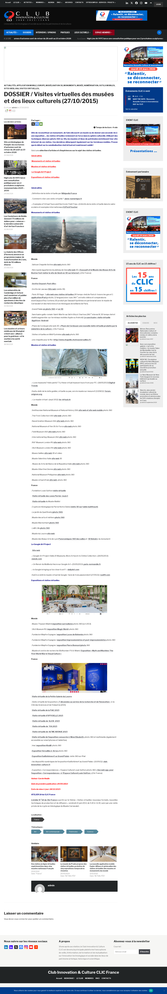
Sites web (9, 88)
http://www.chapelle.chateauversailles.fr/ (72, 340)
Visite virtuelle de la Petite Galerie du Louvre (52, 696)
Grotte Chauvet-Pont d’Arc (44, 284)
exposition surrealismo (62, 624)
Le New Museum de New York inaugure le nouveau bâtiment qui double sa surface (149, 378)
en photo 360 (49, 309)
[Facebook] (136, 3)
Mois (155, 323)
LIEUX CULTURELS (81, 32)
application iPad (38, 297)
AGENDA (51, 2)
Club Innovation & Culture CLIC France (83, 972)
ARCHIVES (68, 2)
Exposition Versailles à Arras (45, 751)
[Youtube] (146, 3)
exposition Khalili (43, 745)
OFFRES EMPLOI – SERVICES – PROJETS (100, 2)
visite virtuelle (59, 491)
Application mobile (27, 85)
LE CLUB (16, 2)
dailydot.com (73, 570)
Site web (52, 289)
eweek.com (37, 559)
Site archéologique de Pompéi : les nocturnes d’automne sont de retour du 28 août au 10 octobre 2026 (14, 147)
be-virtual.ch (65, 400)
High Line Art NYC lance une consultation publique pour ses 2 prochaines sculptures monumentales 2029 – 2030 (110, 38)
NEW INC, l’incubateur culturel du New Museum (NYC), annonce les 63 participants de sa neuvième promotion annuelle (149, 364)
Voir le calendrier (132, 109)
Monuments (70, 85)
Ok (151, 990)
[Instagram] (141, 3)
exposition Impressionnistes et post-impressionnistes (81, 640)
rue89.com (105, 575)
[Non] (164, 990)
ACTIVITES (27, 2)
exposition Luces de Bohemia (70, 634)
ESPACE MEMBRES (102, 32)
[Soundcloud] (150, 3)
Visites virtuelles (29, 88)
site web (57, 265)
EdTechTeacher (70, 207)
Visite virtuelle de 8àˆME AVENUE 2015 (49, 732)
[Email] (41, 124)
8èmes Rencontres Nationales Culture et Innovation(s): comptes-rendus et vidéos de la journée (149, 333)
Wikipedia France (69, 193)
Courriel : (117, 947)
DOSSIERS (27, 32)
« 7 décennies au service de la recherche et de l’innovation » (84, 702)
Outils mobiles (107, 85)
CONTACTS (79, 2)
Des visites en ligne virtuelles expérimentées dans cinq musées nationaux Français (43, 866)
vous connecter (21, 919)
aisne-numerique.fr (73, 199)
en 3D (60, 309)
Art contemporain (53, 832)
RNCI (59, 2)
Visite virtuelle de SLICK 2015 (46, 721)
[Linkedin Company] (127, 3)
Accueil (8, 2)
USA (17, 88)
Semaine (145, 323)
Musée (80, 85)
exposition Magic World (58, 629)
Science (90, 832)
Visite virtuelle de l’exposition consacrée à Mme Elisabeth (58, 737)
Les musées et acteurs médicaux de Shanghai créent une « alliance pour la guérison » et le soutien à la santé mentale (14, 335)
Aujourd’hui (133, 323)
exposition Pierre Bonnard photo (71, 645)
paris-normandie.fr (92, 564)
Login (158, 4)
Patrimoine (73, 832)
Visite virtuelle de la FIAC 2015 (45, 710)
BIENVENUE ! (69, 978)
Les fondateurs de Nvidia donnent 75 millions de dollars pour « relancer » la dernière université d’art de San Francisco (15, 221)
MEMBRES (40, 2)
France (36, 819)
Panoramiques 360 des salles (72, 539)
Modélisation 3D (54, 85)
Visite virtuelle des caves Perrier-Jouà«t (50, 496)
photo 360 (57, 512)
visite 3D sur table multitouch (84, 507)
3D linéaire (93, 539)
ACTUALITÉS (11, 32)
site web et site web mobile (91, 410)
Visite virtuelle (38, 501)
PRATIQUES (65, 32)
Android (44, 321)
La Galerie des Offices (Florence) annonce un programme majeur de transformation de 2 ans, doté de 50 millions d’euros (15, 258)
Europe (41, 85)
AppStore (36, 321)
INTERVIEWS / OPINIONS (46, 32)
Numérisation (91, 85)
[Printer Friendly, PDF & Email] (10, 111)
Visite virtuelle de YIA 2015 (44, 726)
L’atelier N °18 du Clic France (44, 800)
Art (35, 832)
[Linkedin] (11, 947)
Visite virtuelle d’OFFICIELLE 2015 (47, 716)
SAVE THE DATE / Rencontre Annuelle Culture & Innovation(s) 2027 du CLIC (145, 101)
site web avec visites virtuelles (60, 294)
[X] (131, 3)
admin (14, 108)
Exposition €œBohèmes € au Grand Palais (50, 756)
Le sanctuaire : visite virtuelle (97, 317)
